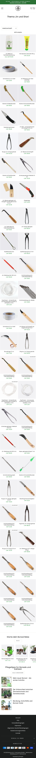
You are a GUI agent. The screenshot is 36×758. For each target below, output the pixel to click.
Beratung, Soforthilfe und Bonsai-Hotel (22, 702)
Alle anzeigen (18, 672)
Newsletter (17, 743)
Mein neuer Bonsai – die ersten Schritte (22, 679)
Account (18, 718)
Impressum (18, 725)
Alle (18, 640)
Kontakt (18, 733)
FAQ (18, 720)
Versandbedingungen (18, 723)
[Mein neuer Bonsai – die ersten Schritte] (6, 682)
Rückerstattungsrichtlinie (18, 731)
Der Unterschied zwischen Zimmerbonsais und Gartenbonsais (23, 691)
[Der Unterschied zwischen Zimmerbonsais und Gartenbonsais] (6, 693)
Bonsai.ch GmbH (17, 738)
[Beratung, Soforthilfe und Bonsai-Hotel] (6, 705)
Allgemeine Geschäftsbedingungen (18, 728)
